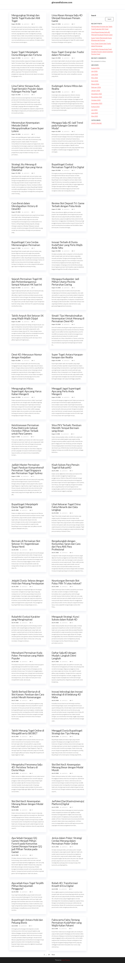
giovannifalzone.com (62, 2)
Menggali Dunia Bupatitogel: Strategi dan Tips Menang (67, 732)
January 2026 (95, 90)
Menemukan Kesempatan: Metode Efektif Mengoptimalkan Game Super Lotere (27, 127)
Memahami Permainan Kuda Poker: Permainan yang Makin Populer (27, 655)
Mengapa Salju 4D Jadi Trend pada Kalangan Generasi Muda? (67, 125)
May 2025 (94, 116)
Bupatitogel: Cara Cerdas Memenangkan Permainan (25, 243)
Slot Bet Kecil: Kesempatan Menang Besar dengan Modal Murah (67, 767)
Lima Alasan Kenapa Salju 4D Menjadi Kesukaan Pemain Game (67, 18)
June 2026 (94, 74)
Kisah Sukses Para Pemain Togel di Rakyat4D (65, 466)
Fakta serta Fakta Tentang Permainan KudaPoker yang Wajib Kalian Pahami (67, 922)
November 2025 (96, 97)
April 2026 (94, 81)
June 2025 (94, 113)
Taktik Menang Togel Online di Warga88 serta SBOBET (27, 732)
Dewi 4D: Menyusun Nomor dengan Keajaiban (26, 356)
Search (93, 15)
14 (49, 955)
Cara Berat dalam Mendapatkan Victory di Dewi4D (24, 206)
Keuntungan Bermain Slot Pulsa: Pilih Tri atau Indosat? (66, 582)
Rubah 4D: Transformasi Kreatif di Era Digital (65, 884)
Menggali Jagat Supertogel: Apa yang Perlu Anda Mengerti (66, 391)
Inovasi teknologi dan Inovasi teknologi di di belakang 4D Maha (67, 694)
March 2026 (95, 84)
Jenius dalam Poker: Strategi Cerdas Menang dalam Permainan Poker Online (67, 840)
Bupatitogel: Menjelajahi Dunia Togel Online (24, 506)
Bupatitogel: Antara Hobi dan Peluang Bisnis (27, 921)
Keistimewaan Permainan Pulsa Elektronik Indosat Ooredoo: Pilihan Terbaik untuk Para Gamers (25, 429)
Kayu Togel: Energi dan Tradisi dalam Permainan (68, 53)
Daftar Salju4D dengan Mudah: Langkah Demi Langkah (64, 655)
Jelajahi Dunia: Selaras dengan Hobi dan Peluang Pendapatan (27, 582)
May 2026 (94, 78)
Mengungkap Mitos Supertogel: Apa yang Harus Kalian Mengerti (26, 391)
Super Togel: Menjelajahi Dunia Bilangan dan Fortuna (26, 53)
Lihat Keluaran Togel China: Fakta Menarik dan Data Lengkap (66, 507)
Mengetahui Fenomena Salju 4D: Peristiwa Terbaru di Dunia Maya (26, 767)
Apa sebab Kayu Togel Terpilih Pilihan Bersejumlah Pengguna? (27, 885)
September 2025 (96, 103)
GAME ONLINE (96, 123)
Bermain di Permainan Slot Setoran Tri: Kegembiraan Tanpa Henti (25, 543)
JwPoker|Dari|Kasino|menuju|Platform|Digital (68, 802)
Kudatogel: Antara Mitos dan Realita (67, 87)
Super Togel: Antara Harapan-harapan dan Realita (67, 356)
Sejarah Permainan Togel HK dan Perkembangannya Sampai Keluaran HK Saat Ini (26, 281)
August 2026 (95, 68)
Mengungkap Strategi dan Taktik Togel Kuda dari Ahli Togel (25, 18)
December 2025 (96, 94)
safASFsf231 (27, 24)
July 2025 (94, 110)
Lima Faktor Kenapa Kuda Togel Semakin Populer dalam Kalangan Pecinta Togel (27, 88)
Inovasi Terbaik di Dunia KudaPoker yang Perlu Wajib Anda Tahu (67, 245)
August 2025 (95, 107)
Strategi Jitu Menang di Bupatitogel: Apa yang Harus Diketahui (26, 167)
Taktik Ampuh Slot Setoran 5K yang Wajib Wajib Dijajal (27, 317)
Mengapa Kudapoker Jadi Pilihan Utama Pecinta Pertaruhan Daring (65, 281)
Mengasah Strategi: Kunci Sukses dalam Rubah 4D (65, 618)
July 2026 (94, 71)
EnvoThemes (66, 960)
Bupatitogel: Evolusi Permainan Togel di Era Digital (68, 166)
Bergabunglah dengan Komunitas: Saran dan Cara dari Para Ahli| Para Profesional (66, 545)
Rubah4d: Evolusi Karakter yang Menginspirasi (25, 618)
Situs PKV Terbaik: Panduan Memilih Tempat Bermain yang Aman (66, 428)
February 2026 (96, 87)
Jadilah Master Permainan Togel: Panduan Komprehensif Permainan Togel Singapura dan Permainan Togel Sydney (27, 469)
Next (53, 955)
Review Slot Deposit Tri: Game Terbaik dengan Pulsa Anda (68, 205)
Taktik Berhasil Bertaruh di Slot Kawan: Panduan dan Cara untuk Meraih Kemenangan (27, 694)
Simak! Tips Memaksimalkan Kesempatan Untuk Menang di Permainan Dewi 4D (68, 318)
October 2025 (96, 100)
